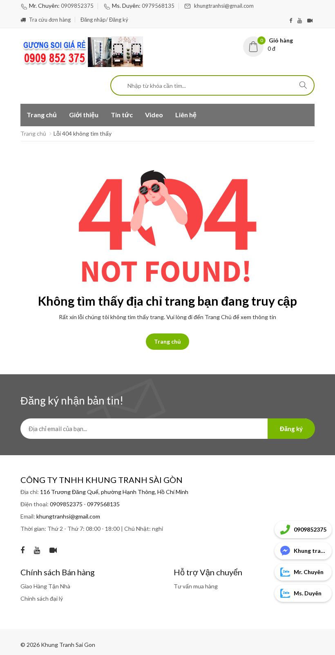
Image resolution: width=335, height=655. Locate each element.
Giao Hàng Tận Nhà (45, 586)
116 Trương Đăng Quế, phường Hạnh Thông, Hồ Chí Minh (114, 491)
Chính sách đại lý (41, 598)
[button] (279, 44)
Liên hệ (186, 114)
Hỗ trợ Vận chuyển (208, 572)
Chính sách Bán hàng (57, 572)
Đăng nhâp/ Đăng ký (105, 19)
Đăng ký (291, 428)
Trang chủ (42, 114)
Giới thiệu (83, 114)
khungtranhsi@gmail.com (224, 5)
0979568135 (158, 5)
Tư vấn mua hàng (196, 586)
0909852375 (77, 5)
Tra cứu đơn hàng (49, 19)
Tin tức (122, 114)
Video (154, 114)
